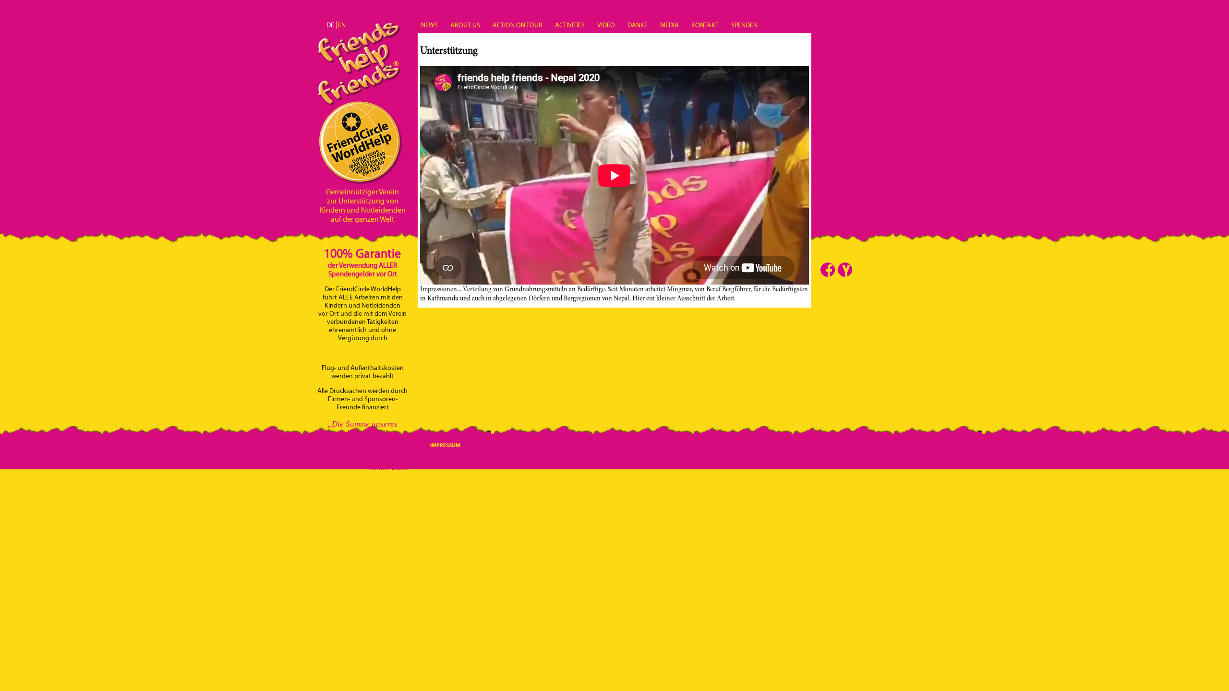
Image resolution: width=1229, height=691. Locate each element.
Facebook (827, 269)
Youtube (845, 269)
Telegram (862, 269)
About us (465, 25)
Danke (637, 25)
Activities (570, 25)
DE (330, 25)
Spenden (744, 25)
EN (342, 25)
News (429, 25)
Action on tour (517, 25)
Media (669, 25)
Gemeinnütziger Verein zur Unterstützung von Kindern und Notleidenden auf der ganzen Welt (363, 205)
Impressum (445, 445)
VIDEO (606, 25)
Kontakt (705, 25)
